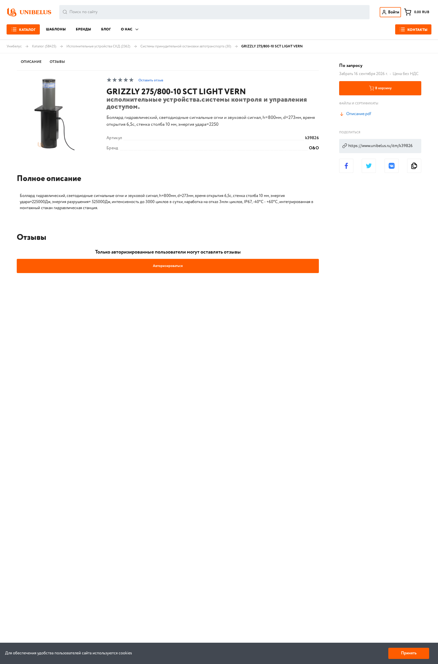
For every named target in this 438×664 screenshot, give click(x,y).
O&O (314, 148)
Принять (408, 653)
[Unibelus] (29, 12)
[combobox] (214, 12)
